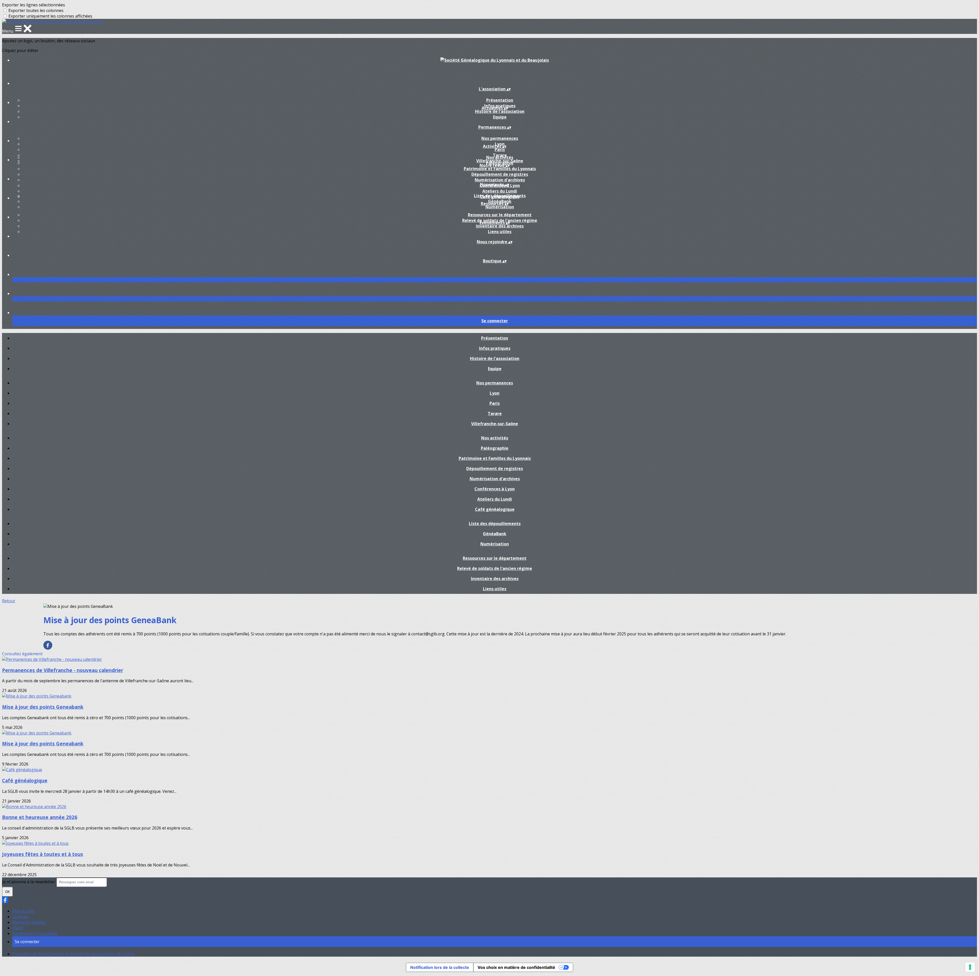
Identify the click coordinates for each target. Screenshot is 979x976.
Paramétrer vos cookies (35, 933)
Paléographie (494, 448)
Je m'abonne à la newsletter (29, 882)
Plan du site (23, 911)
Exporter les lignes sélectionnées (33, 5)
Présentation (499, 100)
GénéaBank (494, 534)
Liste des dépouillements (500, 195)
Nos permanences (499, 138)
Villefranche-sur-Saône (494, 423)
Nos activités (499, 157)
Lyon (494, 393)
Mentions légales (28, 922)
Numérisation (499, 207)
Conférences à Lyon (494, 489)
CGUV (17, 928)
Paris (500, 149)
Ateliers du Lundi (499, 191)
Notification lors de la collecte (439, 967)
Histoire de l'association (499, 111)
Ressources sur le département (500, 215)
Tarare (495, 413)
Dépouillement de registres (499, 174)
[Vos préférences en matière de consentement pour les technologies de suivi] (970, 967)
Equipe (500, 117)
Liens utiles (499, 231)
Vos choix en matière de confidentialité (516, 967)
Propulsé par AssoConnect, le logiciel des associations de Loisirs (73, 954)
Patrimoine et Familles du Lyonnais (500, 168)
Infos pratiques (494, 348)
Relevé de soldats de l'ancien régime (494, 568)
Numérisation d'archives (500, 180)
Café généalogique (494, 509)
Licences (20, 916)
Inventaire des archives (500, 226)
